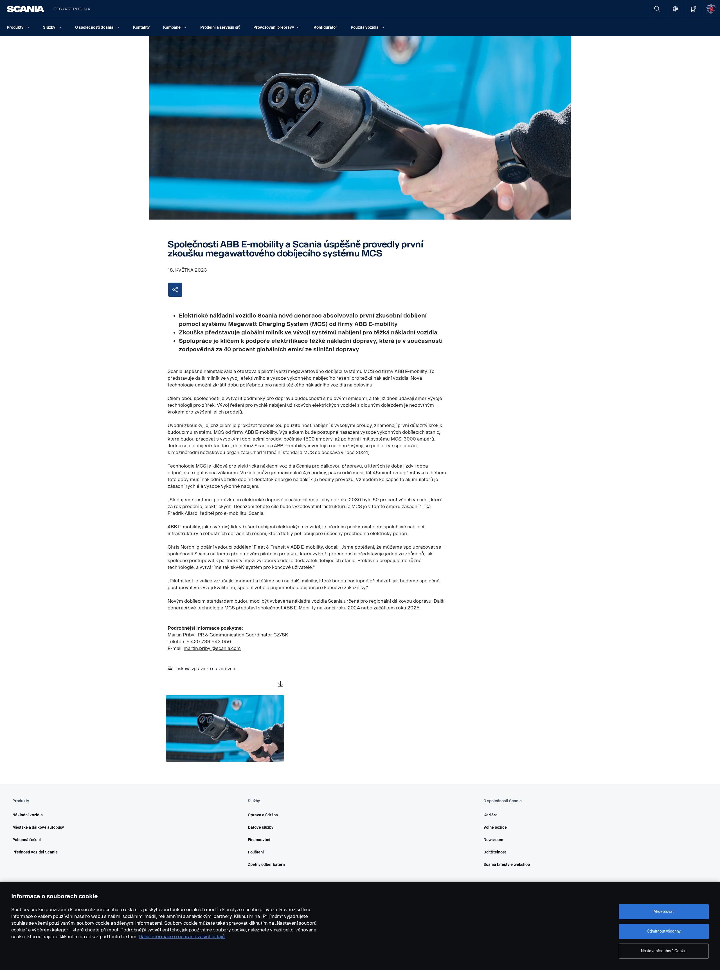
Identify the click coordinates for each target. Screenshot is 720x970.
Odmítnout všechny (664, 931)
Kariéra (490, 815)
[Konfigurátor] (693, 9)
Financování (259, 839)
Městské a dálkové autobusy (38, 827)
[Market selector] (675, 9)
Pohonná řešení (26, 839)
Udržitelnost (494, 852)
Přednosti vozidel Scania (35, 852)
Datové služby (260, 827)
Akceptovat (664, 911)
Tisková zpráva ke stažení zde (205, 668)
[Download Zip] (280, 685)
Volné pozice (495, 827)
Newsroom (493, 839)
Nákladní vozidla (27, 815)
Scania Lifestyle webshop (506, 864)
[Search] (657, 9)
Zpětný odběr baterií (266, 864)
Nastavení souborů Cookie (664, 951)
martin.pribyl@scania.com (212, 648)
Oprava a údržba (263, 815)
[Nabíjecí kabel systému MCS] (225, 728)
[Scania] (25, 9)
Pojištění (256, 852)
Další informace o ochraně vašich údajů (182, 936)
